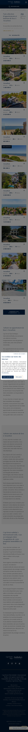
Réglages (19, 377)
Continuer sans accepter (19, 353)
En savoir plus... (5, 372)
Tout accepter (8, 377)
